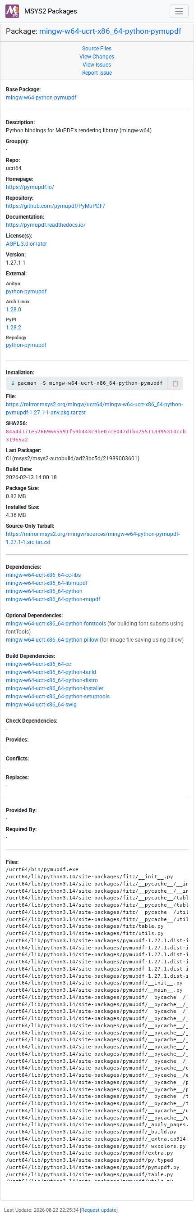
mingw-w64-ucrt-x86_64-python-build (51, 672)
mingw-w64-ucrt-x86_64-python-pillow (52, 640)
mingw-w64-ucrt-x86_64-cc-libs (43, 575)
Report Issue (97, 73)
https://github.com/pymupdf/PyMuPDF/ (55, 206)
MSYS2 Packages (50, 11)
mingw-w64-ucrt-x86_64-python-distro (52, 680)
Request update (98, 1210)
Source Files (96, 48)
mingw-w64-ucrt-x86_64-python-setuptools (58, 696)
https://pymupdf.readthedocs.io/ (46, 225)
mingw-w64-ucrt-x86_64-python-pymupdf (110, 31)
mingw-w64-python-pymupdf (41, 97)
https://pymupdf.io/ (30, 187)
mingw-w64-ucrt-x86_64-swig (41, 704)
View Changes (96, 57)
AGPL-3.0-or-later (26, 244)
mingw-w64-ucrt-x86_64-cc (38, 664)
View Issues (97, 65)
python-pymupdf (26, 291)
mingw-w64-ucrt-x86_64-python (44, 591)
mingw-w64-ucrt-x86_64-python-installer (54, 688)
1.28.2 (13, 327)
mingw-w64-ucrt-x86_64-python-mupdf (53, 599)
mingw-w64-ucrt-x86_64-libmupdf (47, 583)
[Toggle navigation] (179, 11)
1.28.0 (13, 309)
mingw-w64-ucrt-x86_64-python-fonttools (56, 623)
